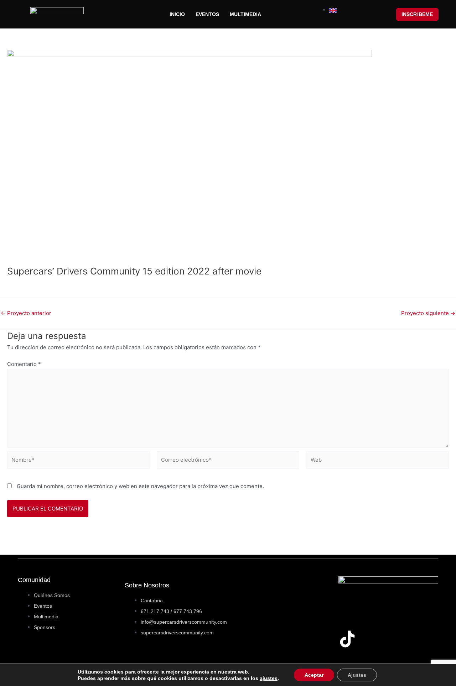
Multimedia (245, 14)
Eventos (207, 14)
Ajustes (357, 675)
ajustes (269, 678)
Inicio (177, 14)
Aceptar (314, 675)
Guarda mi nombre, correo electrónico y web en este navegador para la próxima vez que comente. (140, 486)
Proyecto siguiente (428, 313)
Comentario (24, 364)
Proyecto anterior (26, 313)
